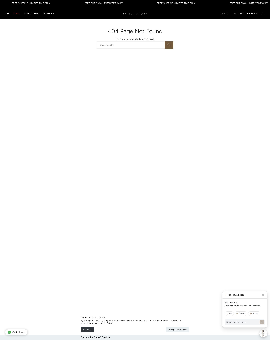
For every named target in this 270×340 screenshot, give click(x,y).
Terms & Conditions (102, 337)
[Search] (169, 45)
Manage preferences (177, 329)
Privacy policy (87, 337)
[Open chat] (263, 333)
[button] (7, 14)
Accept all (87, 329)
